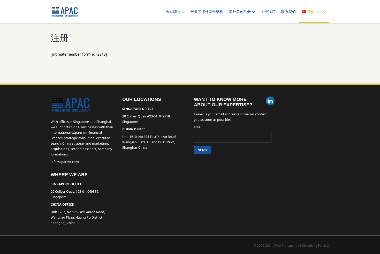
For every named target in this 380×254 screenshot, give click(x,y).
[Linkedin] (270, 101)
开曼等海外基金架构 (207, 12)
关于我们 (268, 12)
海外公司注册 (240, 12)
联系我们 (288, 12)
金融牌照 (173, 12)
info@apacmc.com (65, 162)
